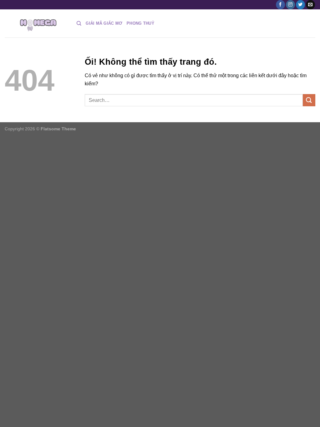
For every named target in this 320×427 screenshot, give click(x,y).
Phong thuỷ (140, 23)
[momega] (36, 23)
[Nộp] (309, 100)
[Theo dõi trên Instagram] (290, 4)
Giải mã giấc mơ (104, 23)
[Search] (79, 23)
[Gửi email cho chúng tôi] (310, 4)
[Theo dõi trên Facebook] (280, 4)
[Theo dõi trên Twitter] (300, 4)
